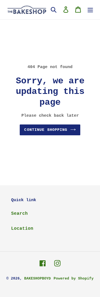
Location (22, 228)
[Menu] (90, 10)
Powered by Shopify (74, 278)
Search (19, 213)
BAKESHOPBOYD (37, 278)
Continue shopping (45, 130)
